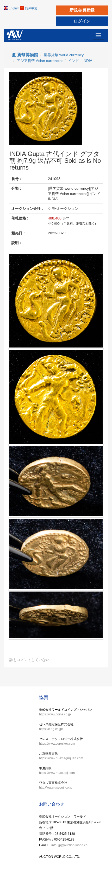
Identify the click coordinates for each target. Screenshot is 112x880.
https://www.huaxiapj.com (57, 773)
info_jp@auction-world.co (69, 845)
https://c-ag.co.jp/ (51, 729)
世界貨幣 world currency (64, 55)
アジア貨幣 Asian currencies (40, 61)
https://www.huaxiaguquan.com (61, 758)
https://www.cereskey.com (57, 743)
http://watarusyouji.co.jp (55, 787)
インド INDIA (80, 61)
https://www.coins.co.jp (55, 714)
